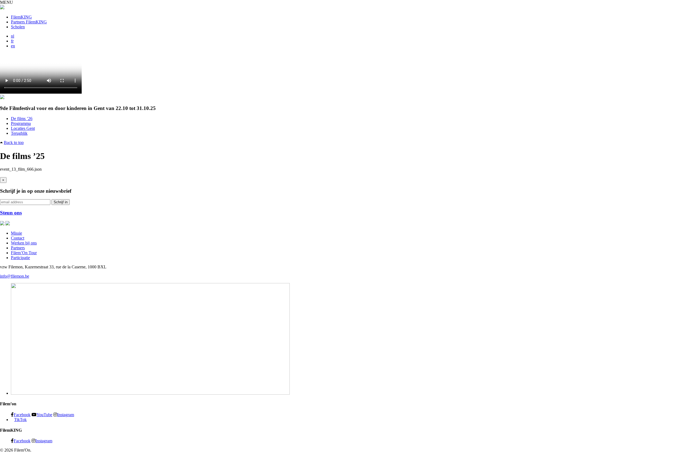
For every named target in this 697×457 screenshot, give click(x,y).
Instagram (65, 414)
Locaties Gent (23, 128)
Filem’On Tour (24, 252)
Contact (17, 238)
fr (12, 41)
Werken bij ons (24, 243)
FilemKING (21, 17)
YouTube (44, 414)
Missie (16, 233)
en (13, 46)
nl (12, 36)
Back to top (14, 142)
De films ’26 (21, 118)
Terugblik (19, 133)
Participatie (20, 257)
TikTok (20, 419)
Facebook (22, 414)
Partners (18, 248)
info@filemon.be (14, 276)
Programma (21, 123)
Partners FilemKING (29, 22)
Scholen (18, 26)
